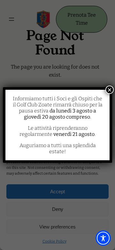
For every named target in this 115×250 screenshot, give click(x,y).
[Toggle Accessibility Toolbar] (103, 238)
